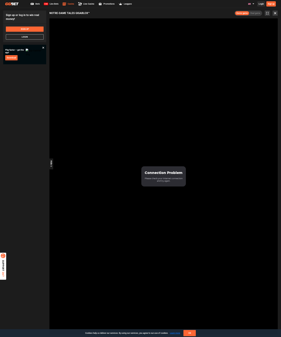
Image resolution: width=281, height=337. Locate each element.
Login (261, 4)
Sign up (271, 4)
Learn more (175, 333)
